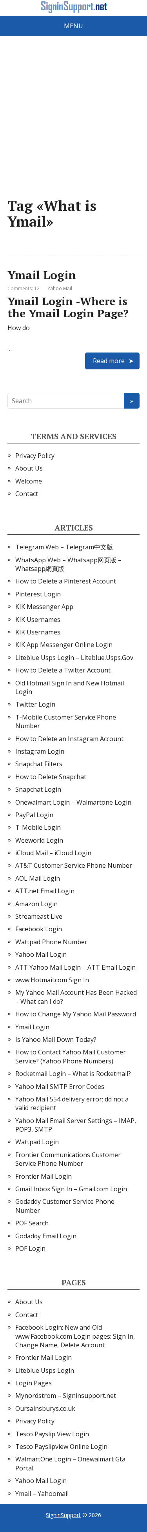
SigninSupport (63, 1515)
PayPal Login (34, 815)
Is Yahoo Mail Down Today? (55, 1039)
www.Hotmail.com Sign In (52, 980)
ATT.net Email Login (44, 891)
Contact (26, 493)
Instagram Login (39, 751)
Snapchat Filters (38, 764)
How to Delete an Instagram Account (69, 738)
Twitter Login (35, 704)
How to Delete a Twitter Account (63, 670)
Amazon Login (36, 904)
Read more (109, 360)
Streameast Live (38, 916)
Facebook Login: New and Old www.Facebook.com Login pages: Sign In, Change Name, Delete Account (75, 1336)
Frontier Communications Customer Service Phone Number (68, 1159)
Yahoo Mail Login (41, 954)
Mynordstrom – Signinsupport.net (65, 1395)
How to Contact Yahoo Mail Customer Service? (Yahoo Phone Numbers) (70, 1056)
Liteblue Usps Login (44, 1370)
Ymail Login (41, 275)
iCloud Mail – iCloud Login (53, 853)
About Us (29, 468)
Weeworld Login (39, 840)
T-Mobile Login (38, 827)
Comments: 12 (23, 288)
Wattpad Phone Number (51, 942)
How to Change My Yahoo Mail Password (75, 1014)
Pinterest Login (38, 594)
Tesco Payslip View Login (52, 1434)
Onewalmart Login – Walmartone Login (73, 802)
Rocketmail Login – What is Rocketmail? (73, 1073)
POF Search (32, 1223)
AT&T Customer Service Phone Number (73, 865)
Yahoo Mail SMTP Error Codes (59, 1086)
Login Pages (33, 1383)
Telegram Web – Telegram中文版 (64, 547)
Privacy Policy (34, 455)
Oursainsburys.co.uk (45, 1408)
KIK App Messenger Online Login (64, 644)
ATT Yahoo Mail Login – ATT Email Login (75, 967)
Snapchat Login (38, 789)
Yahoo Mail (59, 288)
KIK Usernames (37, 619)
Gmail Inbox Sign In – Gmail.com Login (71, 1189)
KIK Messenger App (44, 606)
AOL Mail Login (37, 878)
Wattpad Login (37, 1142)
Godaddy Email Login (45, 1236)
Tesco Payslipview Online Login (61, 1446)
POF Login (30, 1248)
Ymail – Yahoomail (42, 1493)
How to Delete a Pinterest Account (65, 581)
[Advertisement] (73, 116)
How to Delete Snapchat (50, 776)
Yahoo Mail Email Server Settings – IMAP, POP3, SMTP (75, 1125)
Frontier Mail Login (43, 1176)
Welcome (28, 481)
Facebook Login (38, 929)
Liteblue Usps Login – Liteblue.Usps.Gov (74, 657)
